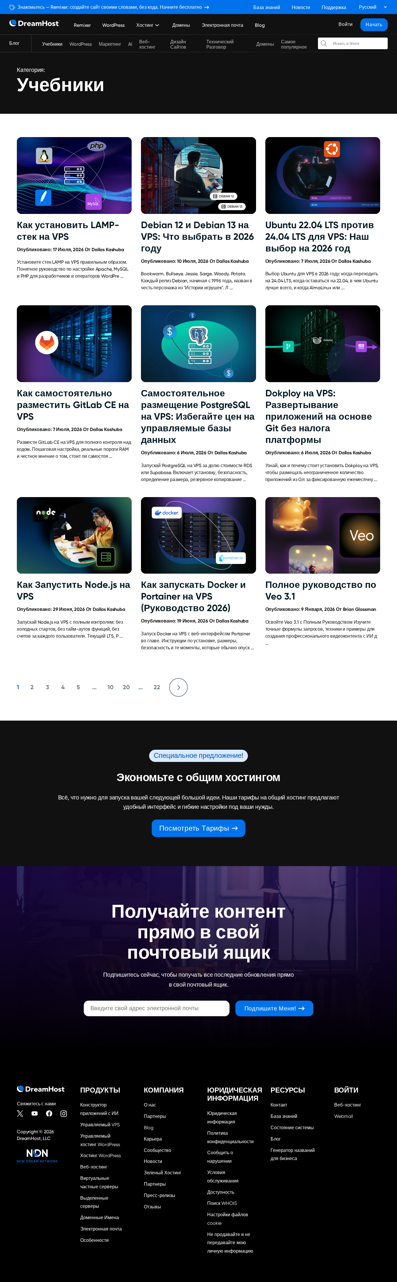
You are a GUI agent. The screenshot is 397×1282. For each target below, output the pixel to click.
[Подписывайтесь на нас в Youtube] (37, 1113)
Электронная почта (222, 25)
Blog (260, 25)
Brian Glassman (359, 609)
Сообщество (157, 1150)
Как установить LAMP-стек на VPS (68, 230)
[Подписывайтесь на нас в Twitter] (22, 1113)
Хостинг (144, 25)
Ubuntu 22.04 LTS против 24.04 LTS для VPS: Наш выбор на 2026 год (319, 236)
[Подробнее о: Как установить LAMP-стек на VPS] (74, 175)
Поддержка (334, 7)
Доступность (220, 1192)
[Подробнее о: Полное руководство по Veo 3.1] (322, 535)
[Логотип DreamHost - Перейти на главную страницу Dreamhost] (34, 24)
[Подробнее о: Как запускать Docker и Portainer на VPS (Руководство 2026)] (198, 535)
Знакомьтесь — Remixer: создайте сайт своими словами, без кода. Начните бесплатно (109, 7)
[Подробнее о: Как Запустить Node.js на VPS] (74, 535)
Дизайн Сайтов (178, 44)
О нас (150, 1105)
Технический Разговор (220, 44)
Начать (374, 24)
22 (157, 687)
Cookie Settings (230, 1218)
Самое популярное (294, 44)
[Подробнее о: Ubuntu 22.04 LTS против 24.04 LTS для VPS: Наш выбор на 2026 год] (322, 175)
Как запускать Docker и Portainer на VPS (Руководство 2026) (193, 596)
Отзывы (152, 1207)
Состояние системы (292, 1127)
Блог (14, 43)
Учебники (52, 44)
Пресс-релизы (159, 1195)
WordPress (113, 25)
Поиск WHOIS (222, 1203)
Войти (346, 24)
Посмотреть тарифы (194, 828)
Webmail (343, 1116)
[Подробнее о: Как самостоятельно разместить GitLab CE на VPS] (74, 343)
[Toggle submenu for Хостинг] (157, 25)
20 (126, 687)
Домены (181, 25)
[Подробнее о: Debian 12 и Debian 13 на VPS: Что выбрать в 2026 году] (198, 175)
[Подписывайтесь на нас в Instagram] (66, 1113)
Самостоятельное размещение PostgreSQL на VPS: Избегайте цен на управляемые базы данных (198, 416)
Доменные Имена (99, 1217)
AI (130, 44)
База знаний (266, 7)
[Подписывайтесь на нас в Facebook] (52, 1113)
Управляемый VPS (100, 1124)
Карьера (153, 1139)
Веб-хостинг (147, 44)
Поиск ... (324, 43)
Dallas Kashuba (108, 250)
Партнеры (155, 1116)
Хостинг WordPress (100, 1155)
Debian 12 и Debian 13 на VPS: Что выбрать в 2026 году (197, 236)
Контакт (279, 1105)
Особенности (94, 1240)
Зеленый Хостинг (162, 1172)
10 (111, 687)
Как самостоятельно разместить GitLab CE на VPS (73, 404)
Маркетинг (110, 44)
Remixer (82, 25)
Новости (301, 7)
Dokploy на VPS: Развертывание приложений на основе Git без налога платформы (318, 416)
